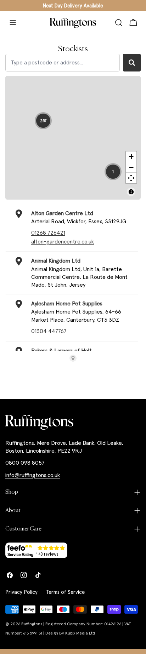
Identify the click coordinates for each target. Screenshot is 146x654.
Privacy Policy (21, 592)
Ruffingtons (31, 623)
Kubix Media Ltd (80, 633)
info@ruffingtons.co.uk (32, 474)
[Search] (119, 23)
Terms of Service (65, 592)
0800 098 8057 (25, 462)
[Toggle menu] (13, 23)
